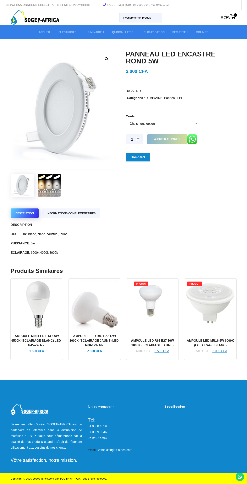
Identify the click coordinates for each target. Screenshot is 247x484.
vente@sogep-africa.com (115, 450)
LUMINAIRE (153, 98)
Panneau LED (174, 98)
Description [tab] (24, 213)
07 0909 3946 (97, 432)
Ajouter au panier (167, 139)
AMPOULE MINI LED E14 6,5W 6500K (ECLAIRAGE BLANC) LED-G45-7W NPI (36, 340)
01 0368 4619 (97, 426)
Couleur (132, 116)
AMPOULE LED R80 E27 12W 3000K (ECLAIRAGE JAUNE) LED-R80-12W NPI (94, 340)
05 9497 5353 (97, 438)
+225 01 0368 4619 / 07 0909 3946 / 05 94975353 (138, 4)
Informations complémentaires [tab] (71, 213)
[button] (106, 59)
